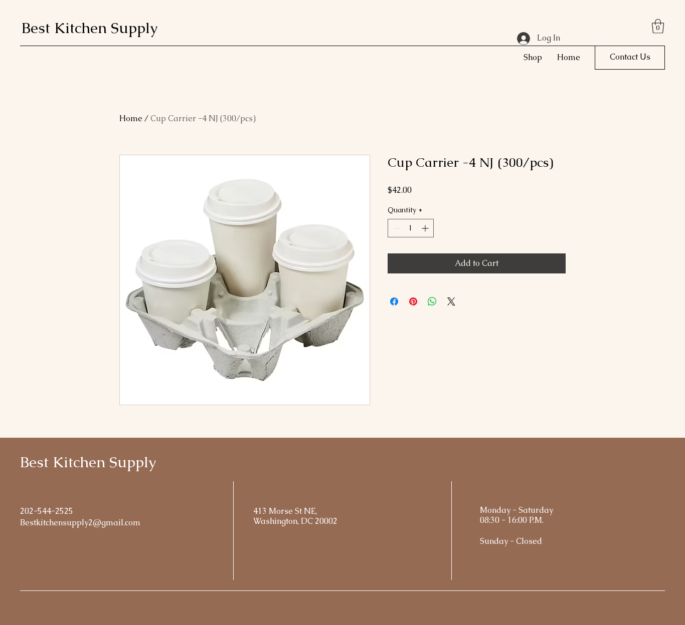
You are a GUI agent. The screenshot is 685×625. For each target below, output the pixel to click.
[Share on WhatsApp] (432, 301)
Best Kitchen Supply (89, 28)
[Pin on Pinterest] (413, 301)
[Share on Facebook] (394, 301)
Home (130, 118)
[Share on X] (451, 301)
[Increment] (426, 228)
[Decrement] (395, 228)
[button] (658, 26)
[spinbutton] (411, 228)
